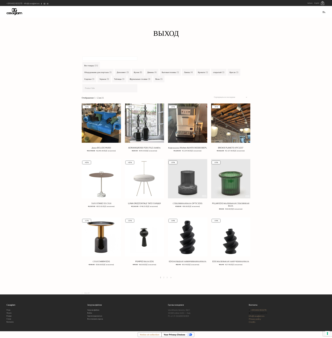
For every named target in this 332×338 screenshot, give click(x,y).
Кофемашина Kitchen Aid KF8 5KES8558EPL (187, 148)
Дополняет (123, 72)
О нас (8, 310)
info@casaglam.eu (32, 3)
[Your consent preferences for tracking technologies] (327, 333)
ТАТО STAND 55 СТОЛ (101, 203)
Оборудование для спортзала (98, 72)
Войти (89, 313)
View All (87, 293)
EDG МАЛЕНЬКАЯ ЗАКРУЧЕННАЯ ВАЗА (230, 261)
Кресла (234, 72)
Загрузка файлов (93, 310)
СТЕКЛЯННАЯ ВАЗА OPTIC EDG (187, 203)
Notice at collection (149, 334)
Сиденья (89, 79)
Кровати (203, 72)
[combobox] (230, 97)
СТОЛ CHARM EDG (101, 261)
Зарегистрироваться (94, 316)
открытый (218, 72)
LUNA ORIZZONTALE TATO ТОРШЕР (144, 203)
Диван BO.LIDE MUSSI (101, 148)
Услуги (8, 313)
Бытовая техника (170, 72)
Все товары (91, 65)
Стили (8, 319)
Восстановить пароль (95, 319)
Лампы (188, 72)
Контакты (10, 322)
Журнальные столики (140, 79)
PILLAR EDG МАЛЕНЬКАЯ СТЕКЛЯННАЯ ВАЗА (230, 204)
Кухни (138, 72)
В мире (9, 316)
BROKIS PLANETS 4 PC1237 (230, 148)
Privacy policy (255, 319)
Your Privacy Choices (174, 334)
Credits (252, 322)
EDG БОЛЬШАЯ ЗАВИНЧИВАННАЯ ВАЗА (187, 261)
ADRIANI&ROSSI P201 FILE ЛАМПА (144, 148)
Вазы (158, 79)
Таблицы (119, 79)
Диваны (152, 72)
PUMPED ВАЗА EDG (144, 261)
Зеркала (104, 79)
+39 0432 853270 (14, 3)
